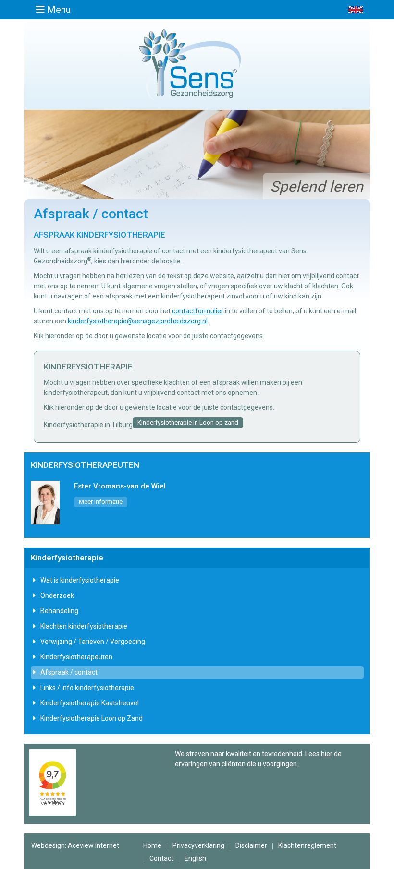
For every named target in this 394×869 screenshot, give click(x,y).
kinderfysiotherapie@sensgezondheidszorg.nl (138, 321)
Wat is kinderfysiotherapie (79, 580)
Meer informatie (101, 501)
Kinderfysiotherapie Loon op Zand (91, 718)
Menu (58, 9)
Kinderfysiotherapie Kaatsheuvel (89, 703)
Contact (161, 858)
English (195, 858)
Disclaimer (251, 845)
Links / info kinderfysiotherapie (87, 687)
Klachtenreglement (307, 845)
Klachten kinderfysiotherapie (83, 626)
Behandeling (59, 611)
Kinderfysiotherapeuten (76, 657)
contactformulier (197, 311)
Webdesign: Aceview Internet (75, 845)
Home (152, 845)
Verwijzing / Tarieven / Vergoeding (92, 641)
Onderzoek (57, 595)
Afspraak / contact (69, 672)
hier (326, 754)
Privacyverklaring (198, 845)
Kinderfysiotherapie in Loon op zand (187, 422)
